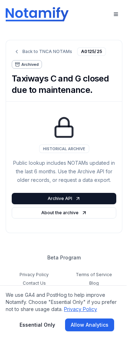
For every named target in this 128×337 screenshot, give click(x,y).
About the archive (60, 212)
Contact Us (34, 283)
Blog (94, 283)
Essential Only (37, 325)
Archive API (60, 198)
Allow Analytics (89, 325)
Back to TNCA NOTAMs (47, 51)
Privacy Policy (34, 274)
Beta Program (64, 257)
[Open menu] (116, 14)
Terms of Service (94, 274)
